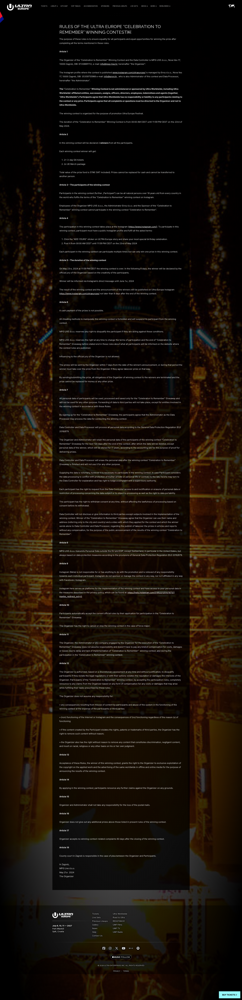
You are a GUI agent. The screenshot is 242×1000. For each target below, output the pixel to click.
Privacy (116, 971)
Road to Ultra (119, 917)
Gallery (95, 924)
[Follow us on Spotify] (138, 948)
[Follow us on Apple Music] (121, 957)
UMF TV (116, 928)
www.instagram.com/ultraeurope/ (129, 72)
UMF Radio (118, 932)
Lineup (53, 6)
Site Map (64, 6)
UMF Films (117, 924)
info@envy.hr (110, 76)
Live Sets (134, 6)
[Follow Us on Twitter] (117, 948)
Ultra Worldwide (120, 914)
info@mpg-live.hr (108, 64)
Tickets (44, 6)
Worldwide (164, 6)
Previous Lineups (120, 6)
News (94, 928)
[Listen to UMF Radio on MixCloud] (131, 948)
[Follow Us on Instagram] (110, 948)
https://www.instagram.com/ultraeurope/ (79, 293)
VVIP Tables (75, 6)
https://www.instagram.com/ (143, 226)
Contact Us (97, 935)
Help (94, 932)
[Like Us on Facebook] (104, 948)
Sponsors (105, 6)
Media (143, 6)
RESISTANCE (119, 921)
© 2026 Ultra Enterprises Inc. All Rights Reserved (121, 965)
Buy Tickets (229, 995)
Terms (126, 971)
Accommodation (91, 6)
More (153, 6)
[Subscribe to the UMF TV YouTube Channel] (123, 948)
